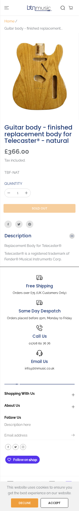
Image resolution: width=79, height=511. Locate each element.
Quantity (13, 184)
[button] (7, 7)
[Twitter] (19, 224)
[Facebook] (8, 224)
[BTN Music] (39, 8)
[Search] (63, 8)
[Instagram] (23, 447)
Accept (54, 503)
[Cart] (71, 8)
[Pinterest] (29, 224)
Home (9, 21)
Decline (25, 503)
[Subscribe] (73, 436)
